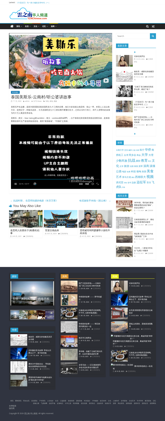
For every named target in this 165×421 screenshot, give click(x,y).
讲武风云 (92, 403)
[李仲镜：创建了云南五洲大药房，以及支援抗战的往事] (69, 350)
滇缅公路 (36, 403)
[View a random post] (153, 26)
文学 (121, 166)
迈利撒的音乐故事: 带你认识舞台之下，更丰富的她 (39, 351)
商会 (139, 155)
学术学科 (140, 401)
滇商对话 (137, 403)
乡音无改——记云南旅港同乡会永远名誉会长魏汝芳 (90, 366)
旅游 (126, 166)
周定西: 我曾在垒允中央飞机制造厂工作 (143, 234)
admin (27, 101)
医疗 (142, 149)
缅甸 (138, 171)
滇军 (140, 166)
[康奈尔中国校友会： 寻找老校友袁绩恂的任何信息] (18, 362)
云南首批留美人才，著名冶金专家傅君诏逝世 (144, 220)
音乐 (149, 182)
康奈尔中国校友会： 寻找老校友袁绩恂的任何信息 (39, 365)
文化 (35, 26)
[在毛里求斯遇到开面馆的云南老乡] (119, 309)
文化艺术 (132, 401)
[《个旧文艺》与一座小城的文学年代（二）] (124, 87)
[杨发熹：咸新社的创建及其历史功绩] (124, 56)
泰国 (51, 101)
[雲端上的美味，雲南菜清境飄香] (119, 322)
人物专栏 (116, 401)
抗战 (131, 160)
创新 (137, 150)
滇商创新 (129, 403)
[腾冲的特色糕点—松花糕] (122, 365)
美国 (144, 171)
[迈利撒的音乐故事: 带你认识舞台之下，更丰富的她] (18, 349)
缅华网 (12, 408)
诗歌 (125, 183)
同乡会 (132, 155)
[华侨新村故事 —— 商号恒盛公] (69, 295)
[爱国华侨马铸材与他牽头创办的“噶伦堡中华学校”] (18, 376)
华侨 (47, 101)
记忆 (44, 26)
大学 (144, 154)
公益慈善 (63, 401)
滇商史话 (145, 403)
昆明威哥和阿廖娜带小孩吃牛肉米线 (95, 232)
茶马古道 (126, 177)
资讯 (18, 26)
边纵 (134, 182)
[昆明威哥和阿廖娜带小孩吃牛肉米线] (95, 211)
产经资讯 (42, 401)
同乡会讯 (26, 401)
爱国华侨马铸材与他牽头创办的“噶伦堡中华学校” (40, 378)
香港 (123, 187)
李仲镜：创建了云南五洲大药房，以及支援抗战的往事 (90, 352)
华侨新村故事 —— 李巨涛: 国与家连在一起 (89, 325)
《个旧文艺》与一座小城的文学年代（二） (144, 87)
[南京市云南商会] (69, 336)
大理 (150, 155)
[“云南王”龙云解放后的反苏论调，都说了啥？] (124, 71)
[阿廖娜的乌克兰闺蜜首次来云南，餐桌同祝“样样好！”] (132, 336)
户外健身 (95, 401)
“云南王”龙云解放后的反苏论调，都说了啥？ (143, 72)
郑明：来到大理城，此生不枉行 (31, 300)
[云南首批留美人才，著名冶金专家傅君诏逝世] (125, 218)
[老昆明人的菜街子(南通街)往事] (26, 211)
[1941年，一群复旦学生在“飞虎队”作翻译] (125, 247)
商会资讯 (121, 403)
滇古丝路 (84, 403)
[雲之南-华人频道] (12, 26)
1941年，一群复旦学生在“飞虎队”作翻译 (143, 249)
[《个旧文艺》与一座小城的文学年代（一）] (124, 118)
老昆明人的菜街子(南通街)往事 (25, 232)
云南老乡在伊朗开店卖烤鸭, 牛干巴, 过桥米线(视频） (90, 311)
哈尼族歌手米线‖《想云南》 (95, 200)
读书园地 (124, 401)
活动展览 (34, 401)
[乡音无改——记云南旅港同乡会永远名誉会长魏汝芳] (69, 363)
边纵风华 (100, 403)
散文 (149, 161)
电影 (124, 171)
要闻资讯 (18, 401)
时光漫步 (15, 92)
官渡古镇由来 (52, 230)
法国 (132, 166)
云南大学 (120, 150)
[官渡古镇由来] (60, 211)
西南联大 (140, 177)
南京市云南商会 (85, 338)
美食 (150, 171)
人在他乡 (50, 401)
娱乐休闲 (103, 401)
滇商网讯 (153, 403)
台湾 (126, 155)
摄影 (138, 160)
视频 (55, 101)
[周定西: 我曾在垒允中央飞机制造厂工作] (125, 232)
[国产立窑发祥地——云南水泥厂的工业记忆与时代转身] (124, 102)
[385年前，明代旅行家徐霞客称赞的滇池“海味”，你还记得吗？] (125, 201)
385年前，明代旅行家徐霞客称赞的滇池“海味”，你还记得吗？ (143, 205)
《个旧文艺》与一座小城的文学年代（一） (144, 119)
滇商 (53, 26)
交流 (126, 150)
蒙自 (133, 177)
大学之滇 (68, 403)
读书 (129, 182)
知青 (128, 171)
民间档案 (76, 403)
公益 (134, 150)
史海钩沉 (60, 403)
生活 (27, 26)
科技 (133, 171)
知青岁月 (108, 403)
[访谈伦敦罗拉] (119, 282)
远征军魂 (52, 403)
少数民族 (121, 161)
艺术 (119, 177)
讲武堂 (119, 182)
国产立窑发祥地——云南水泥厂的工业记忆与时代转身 (38, 2)
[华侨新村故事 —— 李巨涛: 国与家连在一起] (69, 322)
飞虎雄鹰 (44, 403)
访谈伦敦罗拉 (134, 283)
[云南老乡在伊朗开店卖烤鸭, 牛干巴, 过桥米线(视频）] (69, 309)
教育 (144, 160)
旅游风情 (71, 401)
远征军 (141, 182)
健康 (130, 150)
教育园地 (148, 401)
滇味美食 (79, 401)
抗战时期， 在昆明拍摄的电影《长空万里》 (34, 200)
